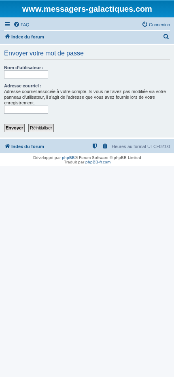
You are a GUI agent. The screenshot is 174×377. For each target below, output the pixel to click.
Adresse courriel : (23, 85)
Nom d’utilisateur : (24, 67)
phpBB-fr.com (97, 162)
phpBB (68, 157)
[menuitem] (21, 25)
